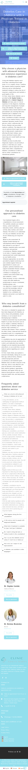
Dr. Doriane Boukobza (13, 624)
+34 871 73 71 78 (9, 706)
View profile (9, 595)
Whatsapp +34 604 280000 (13, 717)
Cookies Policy (5, 732)
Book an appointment (11, 599)
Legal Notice (5, 727)
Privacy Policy (5, 730)
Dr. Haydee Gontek (11, 586)
